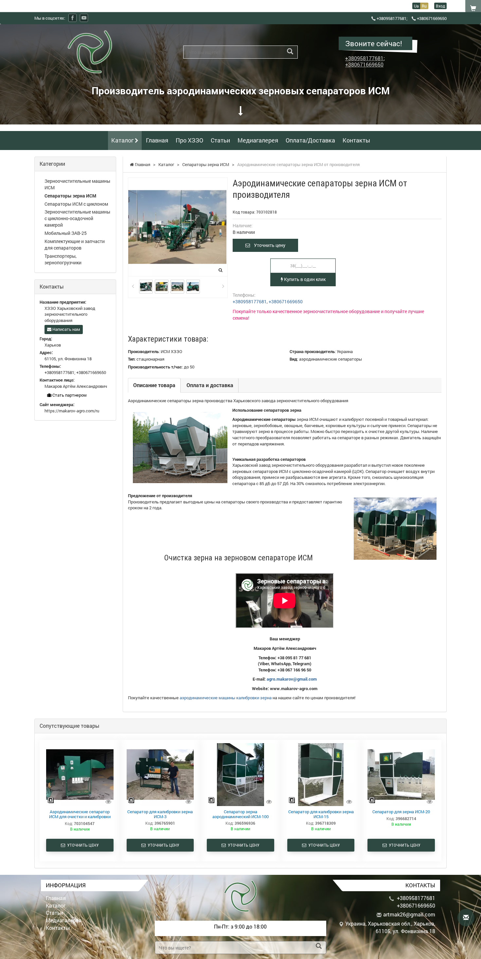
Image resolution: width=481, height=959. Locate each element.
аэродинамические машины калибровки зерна (226, 698)
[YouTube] (84, 18)
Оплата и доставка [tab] (210, 385)
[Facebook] (72, 18)
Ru (424, 6)
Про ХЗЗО (189, 140)
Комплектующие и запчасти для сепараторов (75, 244)
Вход (440, 6)
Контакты (356, 140)
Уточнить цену (267, 245)
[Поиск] (290, 51)
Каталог (123, 140)
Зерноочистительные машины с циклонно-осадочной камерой (77, 218)
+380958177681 (391, 18)
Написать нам (65, 329)
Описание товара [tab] (154, 385)
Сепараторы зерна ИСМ (70, 196)
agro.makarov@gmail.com (292, 679)
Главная (157, 140)
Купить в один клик (304, 279)
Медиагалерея (258, 140)
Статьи (220, 140)
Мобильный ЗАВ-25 (66, 233)
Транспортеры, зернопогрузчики (63, 259)
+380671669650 (432, 18)
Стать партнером (69, 395)
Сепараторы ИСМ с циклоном (76, 204)
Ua (416, 6)
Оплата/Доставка (310, 140)
